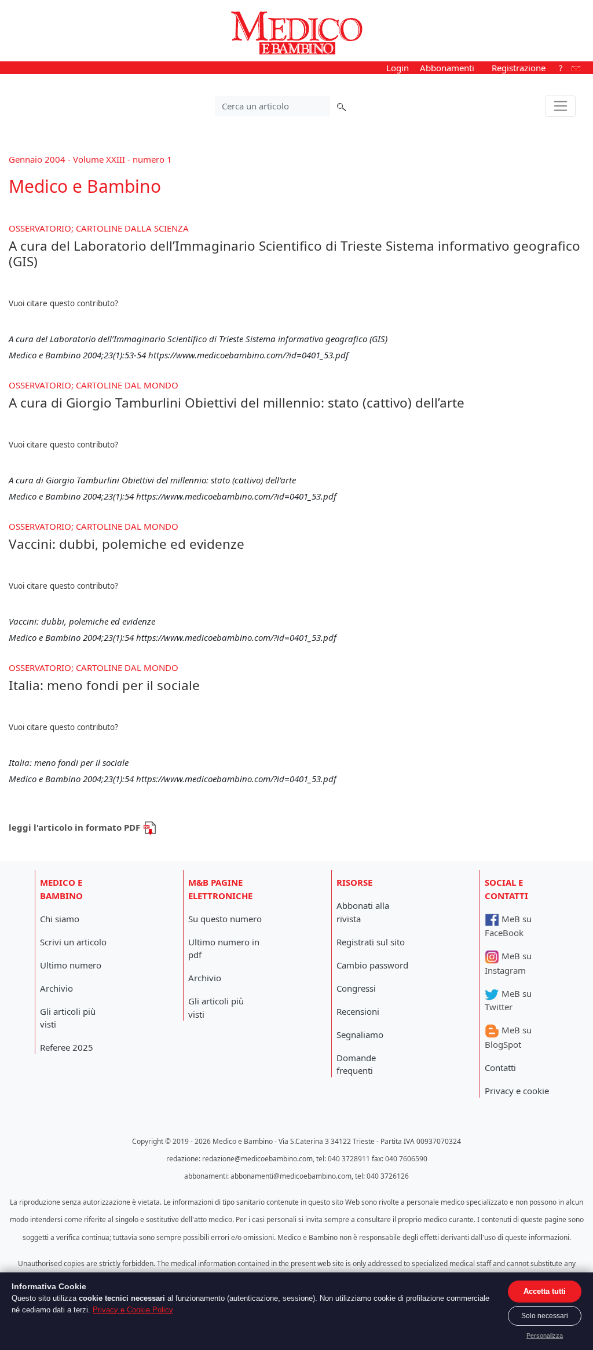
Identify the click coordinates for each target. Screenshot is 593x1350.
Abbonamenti (447, 68)
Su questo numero (225, 919)
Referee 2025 (66, 1047)
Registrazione (519, 68)
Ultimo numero (70, 965)
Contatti (500, 1067)
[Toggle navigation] (560, 107)
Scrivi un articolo (73, 942)
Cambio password (372, 965)
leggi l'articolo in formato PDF (75, 827)
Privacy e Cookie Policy (133, 1309)
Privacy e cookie (517, 1090)
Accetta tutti (545, 1291)
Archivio (56, 988)
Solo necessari (544, 1316)
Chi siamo (59, 919)
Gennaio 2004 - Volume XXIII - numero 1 (90, 159)
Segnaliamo (359, 1034)
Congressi (356, 988)
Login (397, 68)
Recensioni (357, 1011)
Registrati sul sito (370, 942)
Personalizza (544, 1335)
